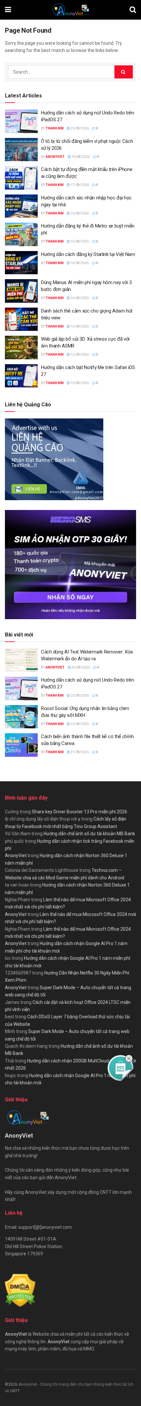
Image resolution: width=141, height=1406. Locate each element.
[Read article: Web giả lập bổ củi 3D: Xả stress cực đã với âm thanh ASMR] (21, 347)
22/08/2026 (79, 724)
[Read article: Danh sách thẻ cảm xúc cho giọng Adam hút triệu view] (21, 319)
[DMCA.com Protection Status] (20, 1290)
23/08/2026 (79, 128)
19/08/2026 (80, 157)
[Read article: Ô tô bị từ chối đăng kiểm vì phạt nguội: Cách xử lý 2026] (21, 149)
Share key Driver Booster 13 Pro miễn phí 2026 (79, 811)
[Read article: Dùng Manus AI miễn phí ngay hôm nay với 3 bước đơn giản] (21, 291)
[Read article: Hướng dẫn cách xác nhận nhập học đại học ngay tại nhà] (21, 206)
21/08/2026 (79, 752)
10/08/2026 (79, 383)
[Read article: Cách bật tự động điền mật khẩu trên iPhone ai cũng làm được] (21, 178)
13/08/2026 (79, 326)
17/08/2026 (79, 185)
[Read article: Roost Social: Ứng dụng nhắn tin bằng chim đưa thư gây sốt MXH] (21, 717)
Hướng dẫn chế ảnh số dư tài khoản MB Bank (89, 833)
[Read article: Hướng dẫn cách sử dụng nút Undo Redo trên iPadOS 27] (21, 121)
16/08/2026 (79, 213)
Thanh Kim (55, 128)
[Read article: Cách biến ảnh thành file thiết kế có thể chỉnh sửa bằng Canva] (21, 745)
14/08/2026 (79, 263)
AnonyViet (55, 157)
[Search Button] (133, 10)
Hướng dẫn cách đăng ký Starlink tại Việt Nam (88, 254)
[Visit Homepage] (70, 9)
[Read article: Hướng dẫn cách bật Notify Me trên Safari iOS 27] (21, 376)
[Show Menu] (8, 10)
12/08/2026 (79, 354)
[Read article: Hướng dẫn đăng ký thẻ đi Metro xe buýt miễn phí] (21, 234)
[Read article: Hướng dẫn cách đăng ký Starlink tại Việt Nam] (21, 263)
